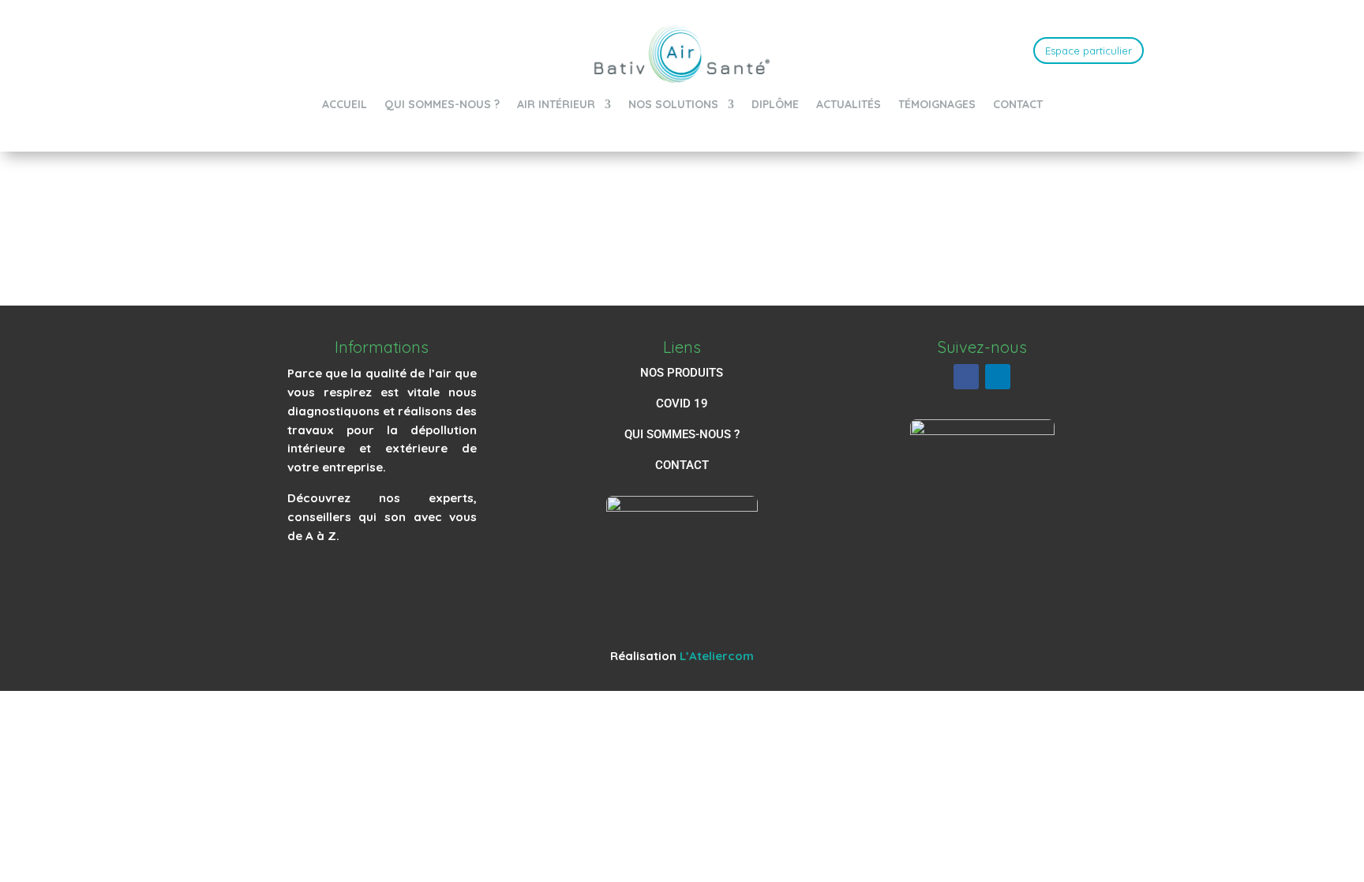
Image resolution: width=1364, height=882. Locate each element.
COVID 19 (682, 403)
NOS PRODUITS (681, 373)
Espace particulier (1088, 50)
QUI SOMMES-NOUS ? (682, 434)
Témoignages (937, 105)
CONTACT (682, 465)
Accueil (344, 105)
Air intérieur (556, 105)
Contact (1018, 105)
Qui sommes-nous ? (442, 105)
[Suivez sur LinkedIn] (997, 376)
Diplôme (775, 105)
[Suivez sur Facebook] (966, 376)
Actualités (848, 105)
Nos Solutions (673, 105)
